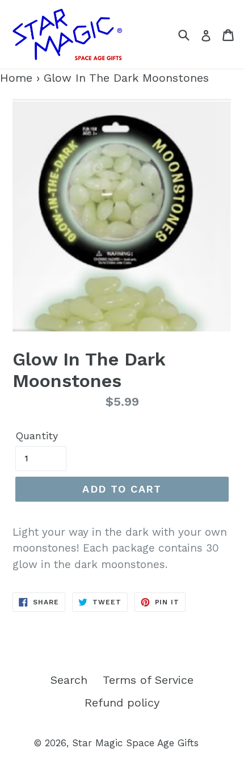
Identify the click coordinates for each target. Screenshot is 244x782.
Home (16, 78)
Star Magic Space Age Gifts (135, 743)
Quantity (36, 436)
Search (69, 680)
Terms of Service (148, 680)
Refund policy (122, 702)
